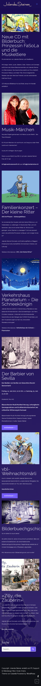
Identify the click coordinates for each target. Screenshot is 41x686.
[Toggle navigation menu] (36, 4)
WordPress (31, 674)
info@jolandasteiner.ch (30, 164)
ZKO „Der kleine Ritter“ (24, 252)
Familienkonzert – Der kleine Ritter (20, 209)
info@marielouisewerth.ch (10, 164)
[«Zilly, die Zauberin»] (20, 575)
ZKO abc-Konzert (8, 629)
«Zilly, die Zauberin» (12, 598)
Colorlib (14, 674)
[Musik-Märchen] (20, 108)
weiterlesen (9, 428)
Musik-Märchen (18, 129)
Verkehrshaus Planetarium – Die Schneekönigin (20, 299)
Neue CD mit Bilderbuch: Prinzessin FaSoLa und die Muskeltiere (20, 45)
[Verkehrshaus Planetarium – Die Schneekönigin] (20, 274)
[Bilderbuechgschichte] (20, 512)
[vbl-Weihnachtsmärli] (20, 448)
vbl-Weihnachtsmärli (19, 471)
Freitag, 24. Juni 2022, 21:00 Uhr (12, 391)
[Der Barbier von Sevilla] (20, 353)
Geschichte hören (8, 489)
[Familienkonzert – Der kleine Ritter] (20, 186)
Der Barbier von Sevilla (18, 376)
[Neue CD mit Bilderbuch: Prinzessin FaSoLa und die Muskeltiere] (20, 23)
